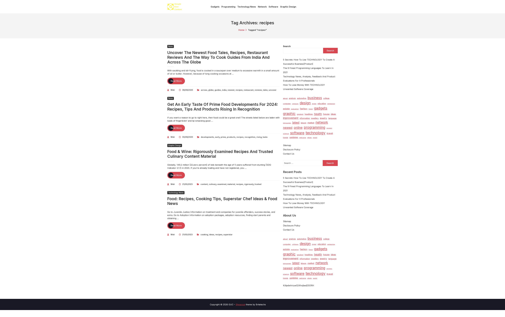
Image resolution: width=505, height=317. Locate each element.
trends (285, 138)
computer (287, 104)
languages (287, 123)
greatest (300, 114)
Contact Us (288, 153)
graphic (289, 113)
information (305, 118)
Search (287, 46)
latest (295, 122)
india (224, 90)
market (311, 123)
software (297, 133)
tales (265, 90)
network (321, 122)
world (315, 138)
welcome (302, 138)
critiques (295, 104)
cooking (204, 234)
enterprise (331, 104)
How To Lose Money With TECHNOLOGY (304, 85)
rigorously (249, 184)
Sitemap (287, 145)
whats (309, 138)
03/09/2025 (187, 137)
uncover (272, 90)
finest (311, 109)
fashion (303, 108)
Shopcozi (240, 304)
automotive (301, 98)
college (326, 98)
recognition (250, 137)
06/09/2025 (187, 90)
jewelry (323, 118)
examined (221, 184)
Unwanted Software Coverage (298, 89)
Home (241, 30)
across (204, 90)
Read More (178, 82)
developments (207, 137)
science (286, 134)
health (318, 114)
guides (218, 90)
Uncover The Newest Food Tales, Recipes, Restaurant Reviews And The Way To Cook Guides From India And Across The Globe (218, 57)
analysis (292, 98)
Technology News (176, 193)
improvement (290, 118)
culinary (212, 184)
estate (286, 108)
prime (223, 137)
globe (211, 90)
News (170, 46)
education (322, 104)
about (285, 98)
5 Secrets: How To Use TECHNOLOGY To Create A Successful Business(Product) (309, 61)
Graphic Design (174, 145)
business (315, 98)
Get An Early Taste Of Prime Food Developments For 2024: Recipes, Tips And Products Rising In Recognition (222, 106)
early (217, 137)
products (231, 137)
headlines (309, 114)
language (332, 118)
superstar (228, 234)
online (298, 127)
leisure (303, 123)
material (231, 184)
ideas (211, 234)
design (305, 103)
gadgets (320, 108)
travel (330, 133)
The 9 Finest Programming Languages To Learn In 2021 (308, 70)
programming (314, 127)
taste (265, 137)
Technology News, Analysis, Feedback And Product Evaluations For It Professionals (309, 78)
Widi (173, 90)
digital (314, 104)
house (326, 114)
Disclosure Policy (291, 149)
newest (231, 90)
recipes (239, 90)
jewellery (315, 118)
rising (259, 137)
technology (315, 133)
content (204, 184)
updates (293, 137)
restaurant (249, 90)
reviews (258, 90)
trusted (258, 184)
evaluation (295, 109)
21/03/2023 (187, 184)
